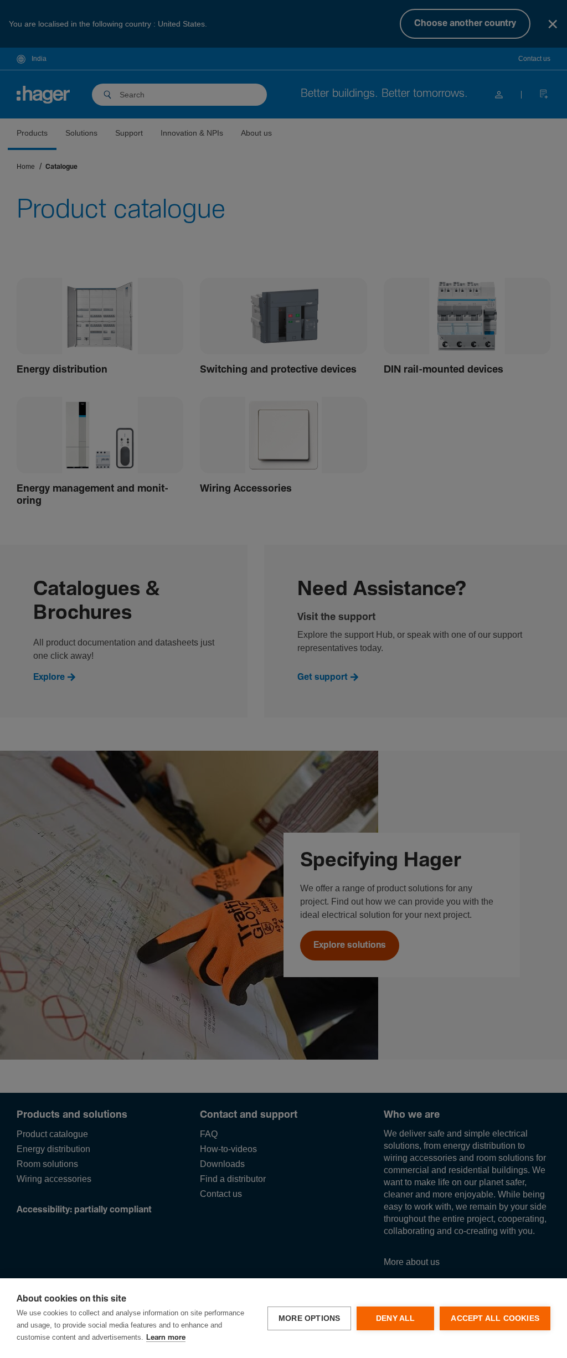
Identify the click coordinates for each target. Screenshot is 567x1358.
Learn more (165, 1337)
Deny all (395, 1318)
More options (309, 1318)
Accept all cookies (495, 1318)
